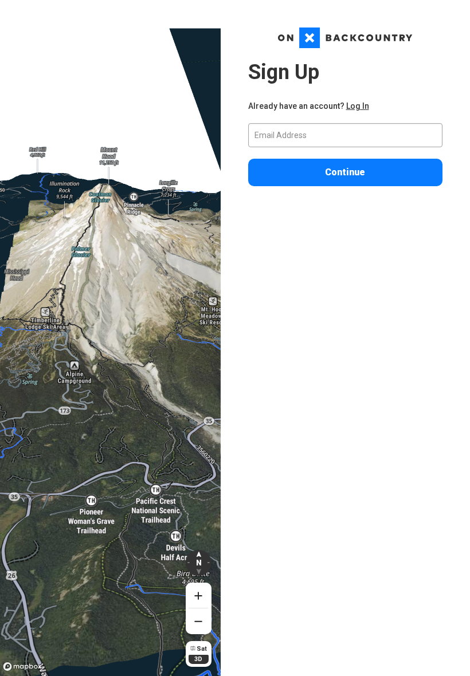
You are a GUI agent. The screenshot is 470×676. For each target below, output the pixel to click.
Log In (357, 106)
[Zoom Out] (198, 621)
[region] (110, 338)
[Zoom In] (198, 595)
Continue (345, 172)
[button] (198, 563)
